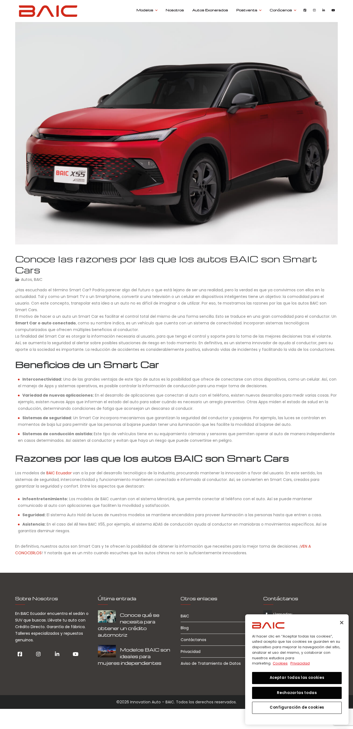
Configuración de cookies (297, 707)
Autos (26, 279)
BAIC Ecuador (59, 473)
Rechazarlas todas (297, 692)
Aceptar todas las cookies (297, 677)
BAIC (38, 279)
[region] (297, 669)
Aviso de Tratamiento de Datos (211, 663)
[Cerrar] (342, 623)
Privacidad (190, 651)
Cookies (280, 663)
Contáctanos (193, 639)
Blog (185, 628)
